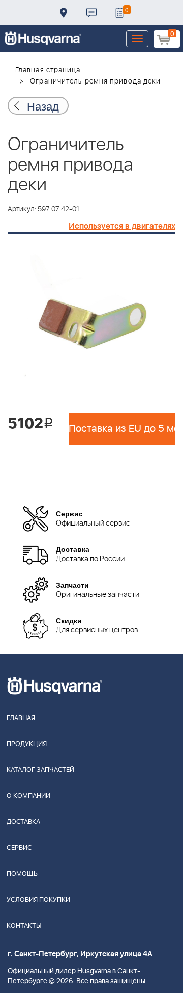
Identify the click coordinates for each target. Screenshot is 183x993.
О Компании (28, 796)
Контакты (91, 13)
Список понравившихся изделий (119, 13)
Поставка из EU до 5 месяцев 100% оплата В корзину (122, 428)
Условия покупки (38, 900)
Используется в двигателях (122, 226)
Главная (21, 718)
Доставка (63, 13)
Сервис (19, 848)
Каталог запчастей (40, 770)
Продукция (27, 744)
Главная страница (48, 70)
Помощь (22, 874)
